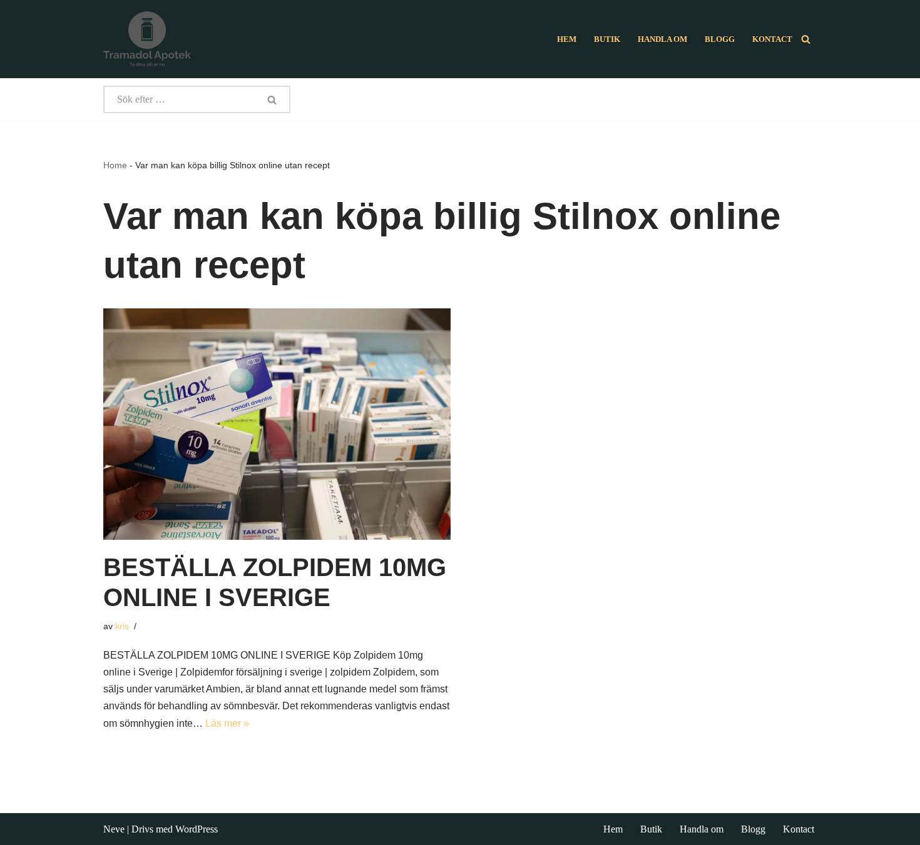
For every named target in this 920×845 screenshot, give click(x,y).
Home (115, 165)
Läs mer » (227, 723)
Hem (566, 39)
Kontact (772, 39)
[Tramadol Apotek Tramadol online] (147, 39)
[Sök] (805, 39)
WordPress (196, 829)
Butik (607, 39)
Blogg (720, 39)
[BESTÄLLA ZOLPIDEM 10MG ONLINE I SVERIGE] (277, 424)
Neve (114, 829)
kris (122, 626)
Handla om (662, 39)
